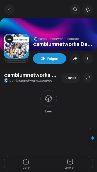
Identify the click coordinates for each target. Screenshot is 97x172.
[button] (93, 138)
